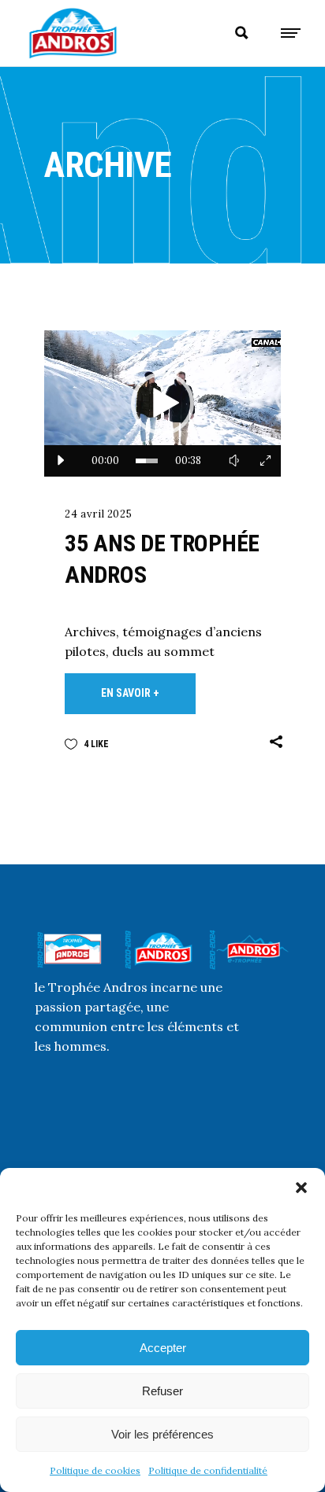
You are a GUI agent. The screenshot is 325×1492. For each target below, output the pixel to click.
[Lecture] (60, 461)
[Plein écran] (265, 461)
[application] (162, 403)
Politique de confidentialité (207, 1470)
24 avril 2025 (98, 514)
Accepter (163, 1347)
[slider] (147, 461)
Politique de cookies (95, 1470)
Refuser (162, 1391)
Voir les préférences (162, 1434)
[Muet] (233, 461)
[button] (301, 1187)
